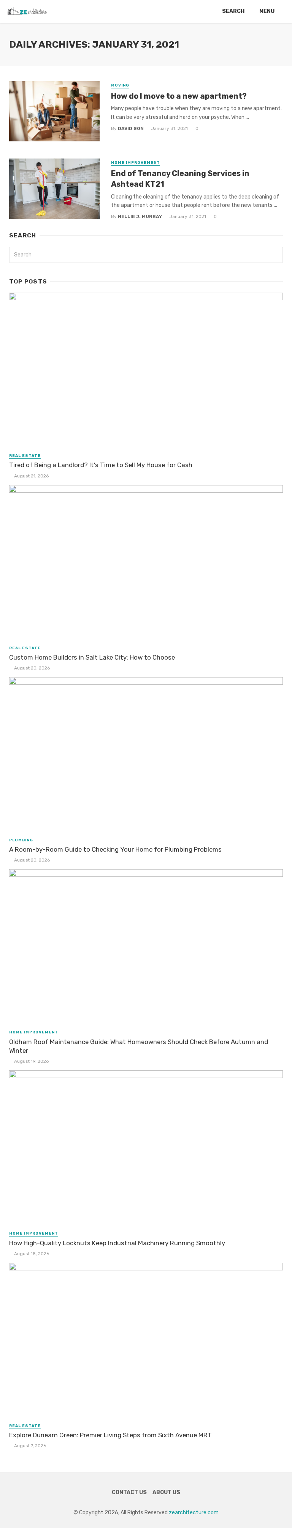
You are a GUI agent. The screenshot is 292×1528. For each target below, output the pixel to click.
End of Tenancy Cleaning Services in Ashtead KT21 (180, 179)
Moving (120, 85)
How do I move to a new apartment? (179, 96)
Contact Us (129, 1492)
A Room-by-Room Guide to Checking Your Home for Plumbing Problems (115, 849)
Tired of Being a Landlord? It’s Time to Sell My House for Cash (100, 465)
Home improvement (135, 162)
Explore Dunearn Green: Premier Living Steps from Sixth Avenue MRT (110, 1435)
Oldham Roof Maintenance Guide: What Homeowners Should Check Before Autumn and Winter (138, 1046)
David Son (131, 128)
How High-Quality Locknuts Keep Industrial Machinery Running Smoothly (117, 1243)
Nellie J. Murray (140, 216)
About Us (166, 1492)
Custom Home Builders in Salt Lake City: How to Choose (92, 657)
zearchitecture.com (194, 1512)
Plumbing (21, 840)
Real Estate (25, 455)
